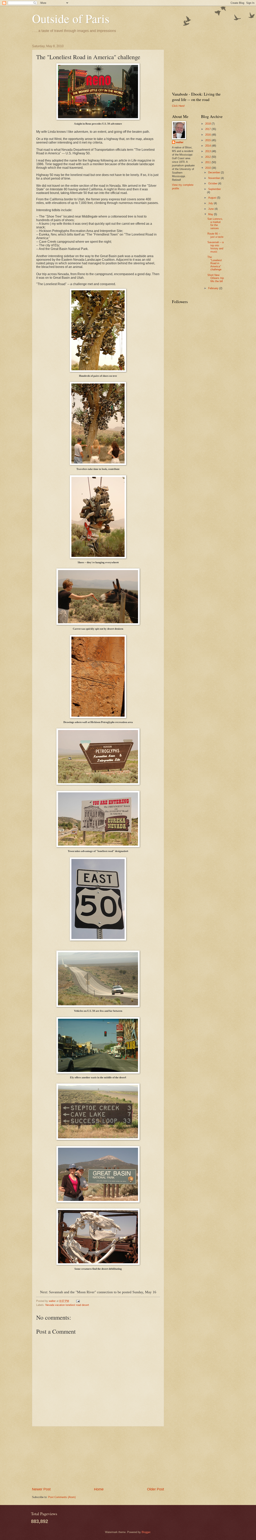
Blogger (146, 1532)
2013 (208, 151)
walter (179, 142)
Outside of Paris (70, 18)
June (211, 208)
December (214, 172)
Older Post (155, 1489)
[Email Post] (78, 1300)
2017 (208, 129)
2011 (208, 162)
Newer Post (41, 1489)
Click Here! (178, 105)
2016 (208, 134)
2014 (208, 145)
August (212, 197)
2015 (208, 140)
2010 (208, 167)
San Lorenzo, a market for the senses (215, 223)
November (214, 178)
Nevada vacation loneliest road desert (67, 1304)
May (211, 214)
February (213, 288)
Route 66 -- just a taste (215, 235)
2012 (208, 156)
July (211, 203)
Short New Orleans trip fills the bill (215, 278)
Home (99, 1489)
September (214, 189)
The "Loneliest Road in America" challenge (214, 263)
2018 (208, 123)
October (213, 183)
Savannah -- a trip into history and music (215, 247)
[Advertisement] (98, 1457)
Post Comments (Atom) (62, 1497)
